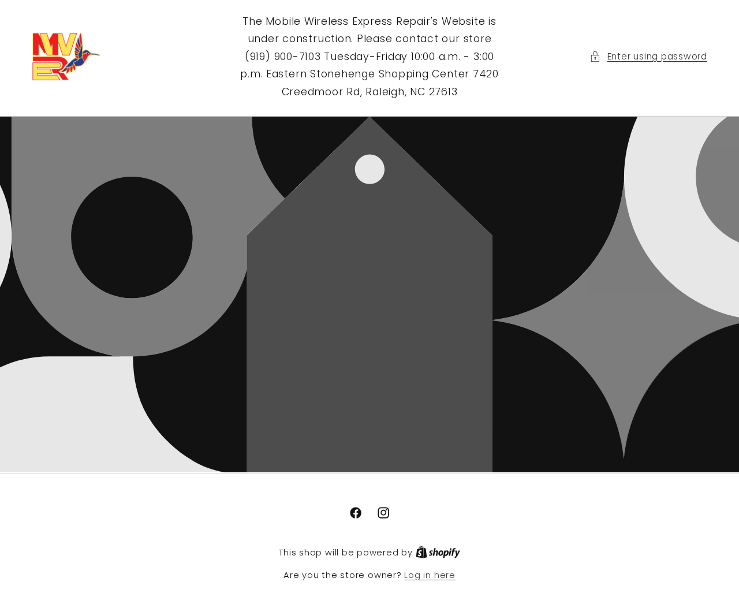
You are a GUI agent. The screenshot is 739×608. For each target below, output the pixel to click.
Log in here (429, 575)
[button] (648, 57)
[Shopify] (438, 552)
